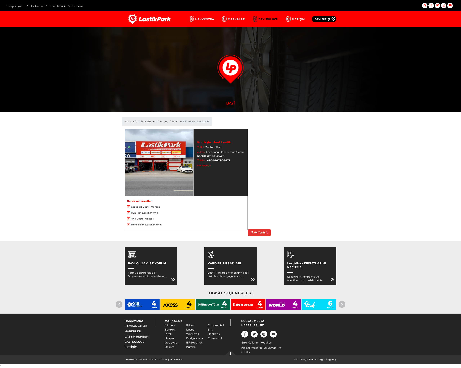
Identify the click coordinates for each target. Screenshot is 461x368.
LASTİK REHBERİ (137, 336)
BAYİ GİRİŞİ (322, 19)
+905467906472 (218, 160)
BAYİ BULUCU (268, 19)
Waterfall (192, 334)
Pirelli (168, 334)
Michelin (170, 325)
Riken (190, 325)
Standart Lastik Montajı (145, 206)
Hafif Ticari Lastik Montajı (146, 224)
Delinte (169, 347)
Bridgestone (194, 338)
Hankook (214, 334)
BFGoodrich (194, 342)
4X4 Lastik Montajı (142, 218)
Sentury (170, 329)
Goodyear (171, 342)
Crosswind (215, 338)
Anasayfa (131, 121)
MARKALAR (236, 19)
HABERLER (133, 331)
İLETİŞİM (298, 19)
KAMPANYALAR (136, 326)
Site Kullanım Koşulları (256, 342)
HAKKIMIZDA (204, 19)
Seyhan (177, 121)
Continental (216, 325)
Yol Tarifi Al (261, 232)
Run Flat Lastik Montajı (145, 212)
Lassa (190, 329)
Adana (164, 121)
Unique (169, 338)
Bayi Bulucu (148, 121)
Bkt (210, 329)
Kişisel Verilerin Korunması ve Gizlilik (261, 350)
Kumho (191, 347)
